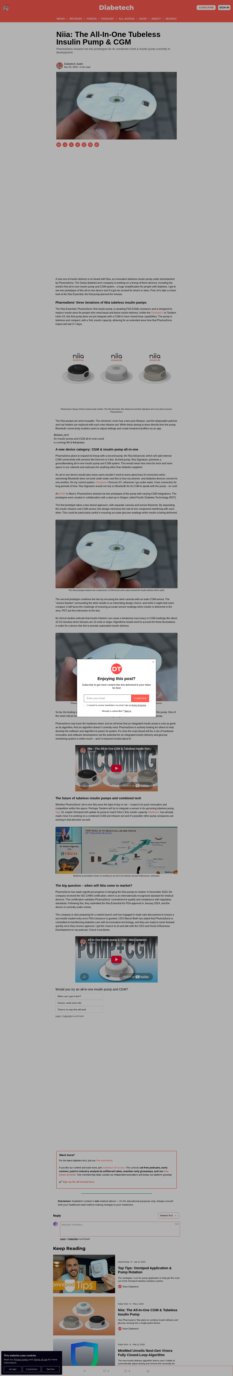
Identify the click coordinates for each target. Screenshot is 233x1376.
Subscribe (140, 698)
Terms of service (138, 705)
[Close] (153, 662)
